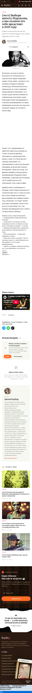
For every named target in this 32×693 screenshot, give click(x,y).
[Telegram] (4, 328)
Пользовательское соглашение (10, 660)
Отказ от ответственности (9, 666)
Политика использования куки (10, 671)
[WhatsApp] (8, 328)
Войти (7, 356)
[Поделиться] (28, 47)
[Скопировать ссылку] (13, 328)
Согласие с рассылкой (8, 663)
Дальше (5, 252)
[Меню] (2, 5)
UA (2, 1)
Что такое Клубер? (7, 655)
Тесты (4, 12)
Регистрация (18, 356)
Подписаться (16, 599)
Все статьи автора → (10, 458)
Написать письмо (6, 658)
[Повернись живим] (28, 681)
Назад (4, 250)
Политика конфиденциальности (10, 669)
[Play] (20, 1)
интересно (11, 315)
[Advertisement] (16, 130)
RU (5, 1)
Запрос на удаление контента (10, 674)
